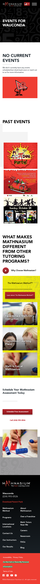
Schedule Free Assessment (17, 412)
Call (17, 420)
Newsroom (25, 536)
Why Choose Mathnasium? (23, 271)
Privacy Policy (18, 557)
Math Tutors (25, 523)
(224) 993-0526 (10, 496)
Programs (7, 518)
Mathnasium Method (8, 509)
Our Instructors (9, 540)
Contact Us (8, 533)
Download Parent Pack (13, 502)
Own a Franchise (27, 517)
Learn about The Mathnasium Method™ (20, 295)
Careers (23, 531)
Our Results (8, 547)
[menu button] (27, 4)
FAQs (22, 542)
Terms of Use (8, 571)
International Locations (8, 525)
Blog (22, 548)
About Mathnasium (25, 509)
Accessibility (7, 557)
